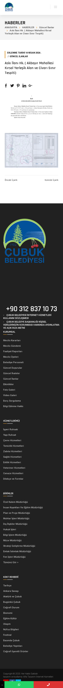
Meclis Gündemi (12, 346)
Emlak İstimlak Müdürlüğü (17, 551)
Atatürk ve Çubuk (12, 596)
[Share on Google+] (30, 86)
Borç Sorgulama (12, 400)
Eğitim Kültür (10, 618)
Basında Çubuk (11, 640)
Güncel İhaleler (11, 373)
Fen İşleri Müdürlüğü (14, 557)
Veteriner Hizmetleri (14, 467)
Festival (7, 635)
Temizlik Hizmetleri (13, 446)
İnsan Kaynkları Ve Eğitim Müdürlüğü (23, 507)
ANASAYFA (11, 27)
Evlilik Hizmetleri (12, 462)
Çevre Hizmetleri (12, 440)
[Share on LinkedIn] (24, 86)
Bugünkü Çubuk (11, 602)
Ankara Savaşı (11, 591)
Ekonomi (7, 613)
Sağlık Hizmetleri (12, 457)
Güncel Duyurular (12, 367)
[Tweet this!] (12, 86)
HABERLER (28, 27)
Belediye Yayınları (12, 646)
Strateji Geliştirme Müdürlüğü (19, 546)
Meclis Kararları (11, 340)
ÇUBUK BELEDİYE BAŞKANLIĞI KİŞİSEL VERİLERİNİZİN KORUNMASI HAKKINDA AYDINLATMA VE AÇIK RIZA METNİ (31, 324)
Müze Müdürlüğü (12, 540)
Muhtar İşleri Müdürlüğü (16, 518)
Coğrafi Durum (11, 607)
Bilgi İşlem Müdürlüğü (15, 535)
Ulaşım (7, 624)
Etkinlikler (8, 384)
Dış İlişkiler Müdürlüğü (15, 524)
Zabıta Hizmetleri (12, 451)
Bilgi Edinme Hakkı (13, 406)
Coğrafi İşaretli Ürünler (15, 651)
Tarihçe (7, 585)
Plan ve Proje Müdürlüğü (17, 513)
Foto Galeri (9, 389)
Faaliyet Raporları (12, 351)
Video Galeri (10, 395)
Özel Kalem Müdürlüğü (15, 502)
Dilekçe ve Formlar (13, 478)
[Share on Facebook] (6, 86)
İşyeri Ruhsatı (10, 429)
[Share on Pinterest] (18, 86)
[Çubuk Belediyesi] (9, 6)
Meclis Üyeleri (11, 357)
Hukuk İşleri (10, 529)
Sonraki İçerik (51, 180)
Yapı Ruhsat (9, 435)
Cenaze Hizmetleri (13, 473)
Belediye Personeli (13, 362)
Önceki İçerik (11, 180)
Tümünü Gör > (10, 562)
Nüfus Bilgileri (11, 629)
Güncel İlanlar (46, 27)
